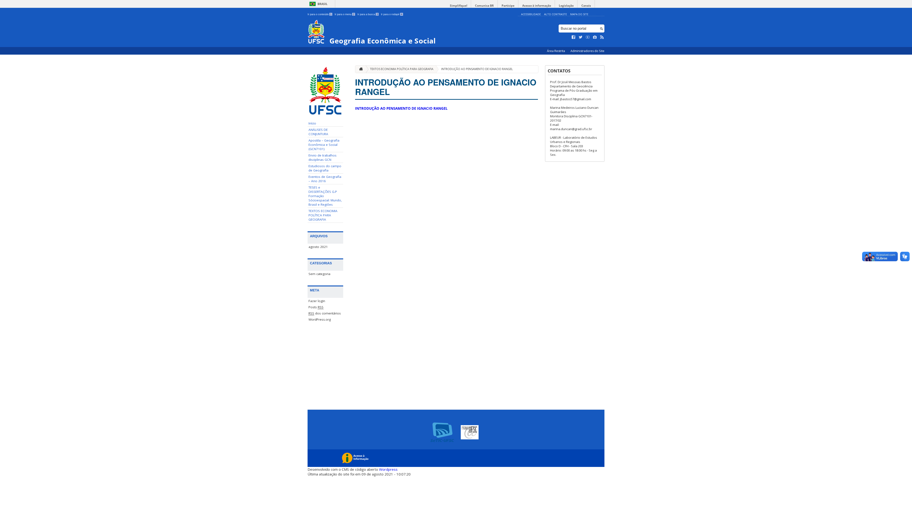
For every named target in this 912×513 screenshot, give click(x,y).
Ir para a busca (367, 14)
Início (312, 123)
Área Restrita (556, 51)
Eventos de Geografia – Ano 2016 (325, 179)
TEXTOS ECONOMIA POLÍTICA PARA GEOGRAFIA (323, 215)
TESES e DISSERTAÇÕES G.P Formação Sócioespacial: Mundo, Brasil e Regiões (325, 196)
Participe (508, 6)
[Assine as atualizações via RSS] (602, 37)
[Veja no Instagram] (595, 37)
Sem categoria (319, 274)
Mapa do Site (579, 14)
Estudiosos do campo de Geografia (325, 168)
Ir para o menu (344, 14)
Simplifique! (458, 6)
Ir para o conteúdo (320, 14)
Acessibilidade (531, 14)
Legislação (566, 6)
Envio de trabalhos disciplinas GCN (323, 157)
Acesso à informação (536, 6)
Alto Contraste (555, 14)
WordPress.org (320, 319)
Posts (316, 307)
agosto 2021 (318, 247)
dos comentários (325, 313)
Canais (586, 6)
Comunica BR (484, 6)
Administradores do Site (587, 51)
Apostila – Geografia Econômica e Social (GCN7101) (324, 144)
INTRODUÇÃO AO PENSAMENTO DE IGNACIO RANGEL (477, 69)
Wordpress (388, 469)
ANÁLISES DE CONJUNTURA (318, 132)
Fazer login (317, 301)
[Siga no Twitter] (581, 37)
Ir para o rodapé (391, 14)
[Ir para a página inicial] (359, 69)
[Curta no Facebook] (573, 37)
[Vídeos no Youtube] (588, 37)
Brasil (323, 4)
